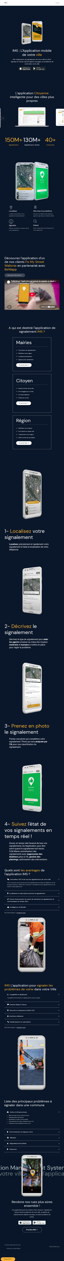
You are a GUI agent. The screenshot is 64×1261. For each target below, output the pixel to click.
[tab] (32, 879)
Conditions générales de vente (12, 1245)
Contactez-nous (21, 913)
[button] (3, 118)
